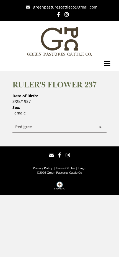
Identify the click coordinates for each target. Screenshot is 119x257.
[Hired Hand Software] (59, 187)
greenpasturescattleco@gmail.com (65, 7)
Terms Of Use (65, 168)
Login (82, 168)
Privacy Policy (43, 168)
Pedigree (23, 126)
